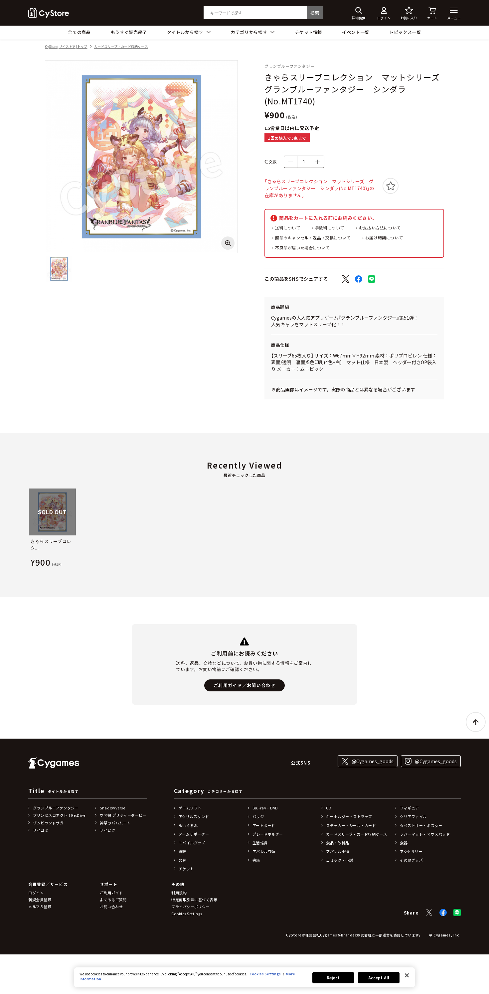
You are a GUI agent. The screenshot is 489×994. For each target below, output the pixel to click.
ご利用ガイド (111, 892)
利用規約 (179, 892)
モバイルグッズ (192, 842)
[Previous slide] (28, 529)
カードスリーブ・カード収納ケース (121, 47)
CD (328, 807)
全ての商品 (79, 32)
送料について (287, 227)
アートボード (263, 825)
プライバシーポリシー (190, 906)
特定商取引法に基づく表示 (194, 899)
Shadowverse (112, 807)
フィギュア (409, 807)
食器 (404, 842)
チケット (186, 868)
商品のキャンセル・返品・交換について (313, 237)
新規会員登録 (39, 899)
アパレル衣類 (263, 851)
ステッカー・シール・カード (351, 825)
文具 (182, 860)
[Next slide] (460, 529)
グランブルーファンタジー (56, 807)
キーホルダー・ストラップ (349, 816)
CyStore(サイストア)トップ (66, 47)
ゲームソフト (190, 807)
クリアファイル (413, 816)
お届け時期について (384, 237)
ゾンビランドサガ (48, 822)
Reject (333, 977)
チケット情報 (308, 32)
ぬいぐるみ (188, 825)
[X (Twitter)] (429, 912)
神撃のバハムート (115, 822)
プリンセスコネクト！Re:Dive (59, 815)
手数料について (329, 227)
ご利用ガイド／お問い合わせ (244, 685)
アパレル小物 (337, 851)
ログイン (36, 892)
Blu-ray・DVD (265, 807)
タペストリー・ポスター (421, 825)
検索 (314, 13)
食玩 (182, 851)
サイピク (107, 830)
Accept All (378, 977)
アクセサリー (411, 851)
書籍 (256, 860)
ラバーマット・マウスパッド (425, 834)
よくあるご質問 (113, 899)
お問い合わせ (111, 906)
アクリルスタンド (194, 816)
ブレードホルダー (267, 834)
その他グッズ (411, 860)
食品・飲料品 (337, 842)
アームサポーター (194, 834)
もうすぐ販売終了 (129, 32)
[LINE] (457, 912)
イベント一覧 (355, 32)
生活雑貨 (260, 842)
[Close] (407, 975)
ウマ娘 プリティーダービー (123, 815)
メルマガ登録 (39, 906)
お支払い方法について (380, 227)
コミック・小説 (339, 860)
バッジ (258, 816)
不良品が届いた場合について (302, 247)
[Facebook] (443, 912)
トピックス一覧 (405, 32)
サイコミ (40, 830)
